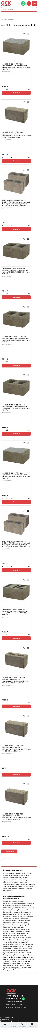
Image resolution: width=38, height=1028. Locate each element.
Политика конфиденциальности (10, 1021)
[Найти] (3, 9)
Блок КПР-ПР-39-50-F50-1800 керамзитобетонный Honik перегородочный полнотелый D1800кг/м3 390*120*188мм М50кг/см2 (16, 134)
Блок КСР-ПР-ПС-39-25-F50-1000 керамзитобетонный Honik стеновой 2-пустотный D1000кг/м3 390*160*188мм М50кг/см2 (16, 271)
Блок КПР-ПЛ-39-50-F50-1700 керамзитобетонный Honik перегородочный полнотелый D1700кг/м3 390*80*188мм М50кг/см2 (16, 816)
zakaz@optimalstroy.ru (14, 1001)
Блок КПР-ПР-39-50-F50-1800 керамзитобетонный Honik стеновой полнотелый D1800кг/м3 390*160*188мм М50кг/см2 (16, 66)
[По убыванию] (10, 25)
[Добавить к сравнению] (28, 34)
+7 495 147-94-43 (14, 996)
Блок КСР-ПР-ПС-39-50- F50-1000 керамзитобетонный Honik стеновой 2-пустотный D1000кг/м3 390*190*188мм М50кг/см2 (16, 339)
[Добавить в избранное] (24, 34)
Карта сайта (5, 1019)
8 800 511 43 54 (13, 999)
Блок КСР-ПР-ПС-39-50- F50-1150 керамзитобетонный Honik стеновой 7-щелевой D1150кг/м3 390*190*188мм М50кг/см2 (15, 612)
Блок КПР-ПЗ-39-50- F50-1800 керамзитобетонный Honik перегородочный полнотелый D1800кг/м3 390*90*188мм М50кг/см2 (16, 748)
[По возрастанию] (7, 25)
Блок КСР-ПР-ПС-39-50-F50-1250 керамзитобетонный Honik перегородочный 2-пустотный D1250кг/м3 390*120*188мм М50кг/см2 (15, 680)
